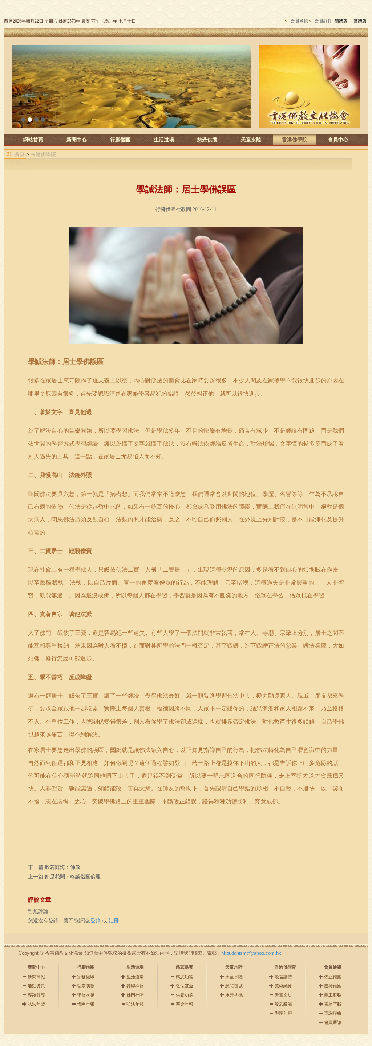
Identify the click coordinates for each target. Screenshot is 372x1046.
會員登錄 (299, 21)
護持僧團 (332, 986)
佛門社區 (135, 995)
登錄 (95, 920)
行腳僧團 (120, 140)
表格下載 (332, 1004)
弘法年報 (135, 1004)
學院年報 (283, 1013)
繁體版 (360, 21)
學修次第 (85, 995)
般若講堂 (283, 976)
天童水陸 (251, 140)
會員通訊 (332, 1022)
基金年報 (184, 1004)
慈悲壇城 (234, 986)
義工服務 (332, 995)
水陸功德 (234, 995)
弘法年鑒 (36, 1004)
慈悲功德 (184, 976)
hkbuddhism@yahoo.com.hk (251, 953)
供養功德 (184, 995)
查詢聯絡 (332, 1013)
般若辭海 (283, 1004)
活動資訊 (36, 986)
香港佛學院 (294, 140)
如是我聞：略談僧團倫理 (73, 876)
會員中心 (338, 140)
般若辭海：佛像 (62, 867)
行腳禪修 (135, 986)
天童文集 (283, 995)
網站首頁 (33, 140)
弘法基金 (184, 986)
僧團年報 (85, 1004)
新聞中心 (76, 140)
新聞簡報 (36, 976)
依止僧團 (332, 976)
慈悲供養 (207, 140)
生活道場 (164, 140)
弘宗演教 (85, 986)
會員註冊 (323, 21)
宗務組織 (85, 976)
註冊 (114, 920)
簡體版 (341, 21)
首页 (20, 154)
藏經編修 (283, 986)
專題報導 (36, 995)
